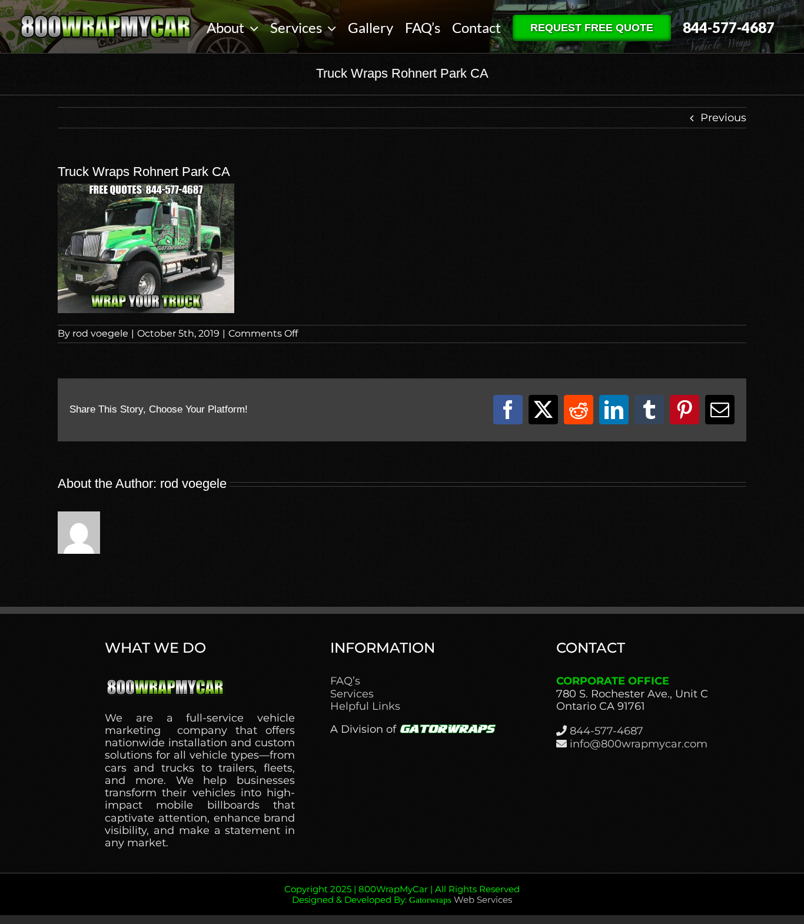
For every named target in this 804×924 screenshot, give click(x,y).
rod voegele (100, 333)
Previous (723, 117)
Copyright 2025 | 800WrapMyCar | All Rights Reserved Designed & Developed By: (402, 894)
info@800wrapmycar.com (638, 743)
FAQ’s (345, 681)
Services (352, 694)
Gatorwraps (430, 900)
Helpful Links (365, 706)
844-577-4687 (606, 730)
